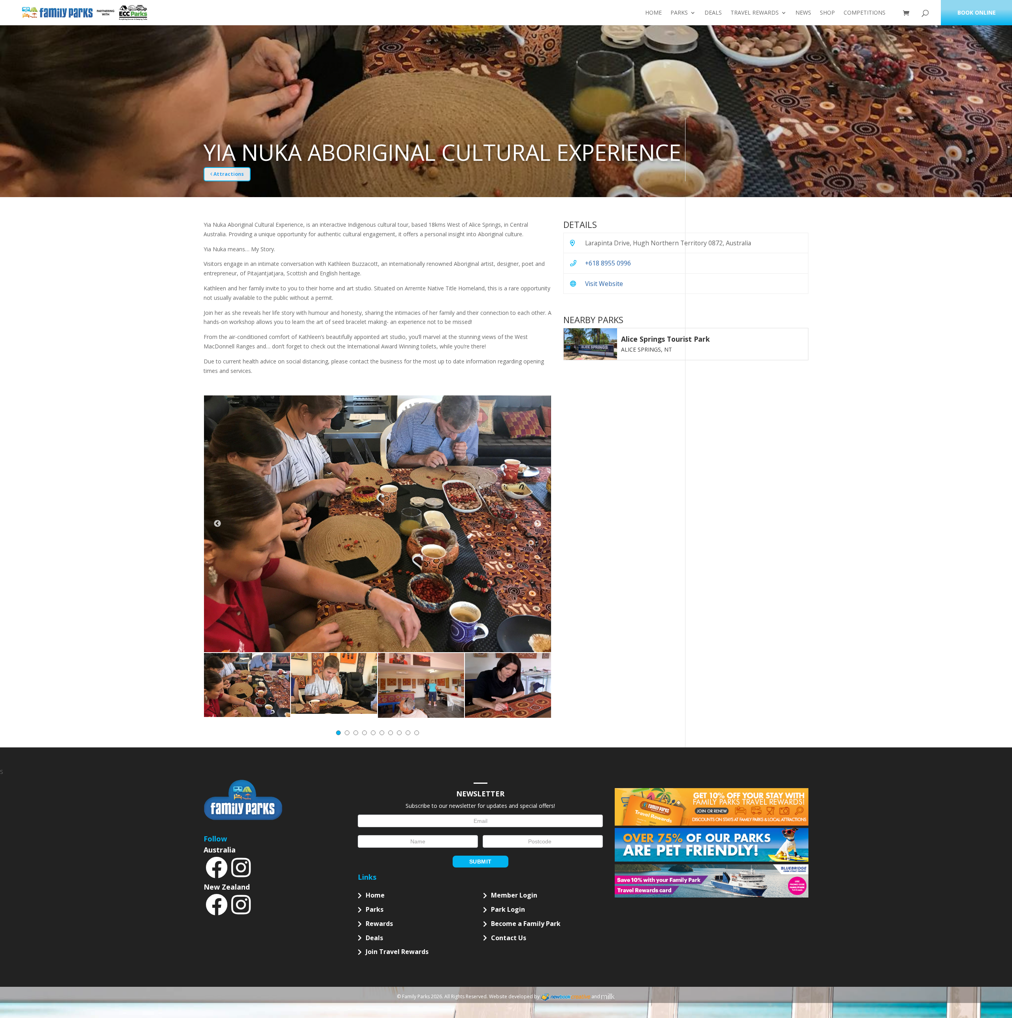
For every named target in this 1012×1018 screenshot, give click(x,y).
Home (653, 13)
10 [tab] (416, 732)
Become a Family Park (526, 923)
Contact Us (508, 937)
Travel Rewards (755, 13)
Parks (679, 13)
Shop (827, 13)
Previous (217, 524)
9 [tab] (408, 732)
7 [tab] (390, 732)
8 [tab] (399, 732)
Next (538, 524)
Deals (713, 13)
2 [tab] (347, 732)
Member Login (514, 895)
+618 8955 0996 (608, 263)
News (803, 13)
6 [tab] (382, 732)
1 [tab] (338, 732)
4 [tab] (364, 732)
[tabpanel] (247, 685)
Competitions (865, 13)
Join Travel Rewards (397, 951)
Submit (480, 861)
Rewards (379, 923)
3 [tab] (355, 732)
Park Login (508, 909)
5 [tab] (373, 732)
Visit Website (604, 283)
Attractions (228, 174)
